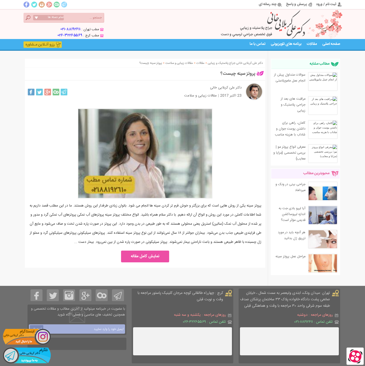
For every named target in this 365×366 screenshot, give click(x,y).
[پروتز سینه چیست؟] (145, 153)
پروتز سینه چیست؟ (237, 73)
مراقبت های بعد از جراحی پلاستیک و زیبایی (293, 105)
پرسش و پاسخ (296, 4)
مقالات (312, 44)
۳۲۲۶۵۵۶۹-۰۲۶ (70, 35)
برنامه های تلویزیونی (286, 44)
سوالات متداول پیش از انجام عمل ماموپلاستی (289, 78)
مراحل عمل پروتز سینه (290, 256)
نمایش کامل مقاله (145, 256)
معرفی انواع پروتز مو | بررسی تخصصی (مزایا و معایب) (289, 153)
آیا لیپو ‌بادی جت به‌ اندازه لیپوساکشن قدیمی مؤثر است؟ (292, 214)
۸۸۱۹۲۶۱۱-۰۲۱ (70, 29)
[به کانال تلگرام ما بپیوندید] (27, 355)
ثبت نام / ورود (326, 4)
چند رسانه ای (268, 4)
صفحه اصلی (331, 44)
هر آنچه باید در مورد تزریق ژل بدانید (291, 235)
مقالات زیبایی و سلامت (200, 96)
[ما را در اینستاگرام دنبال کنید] (27, 337)
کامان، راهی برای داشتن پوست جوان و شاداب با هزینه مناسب (290, 129)
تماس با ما (257, 44)
